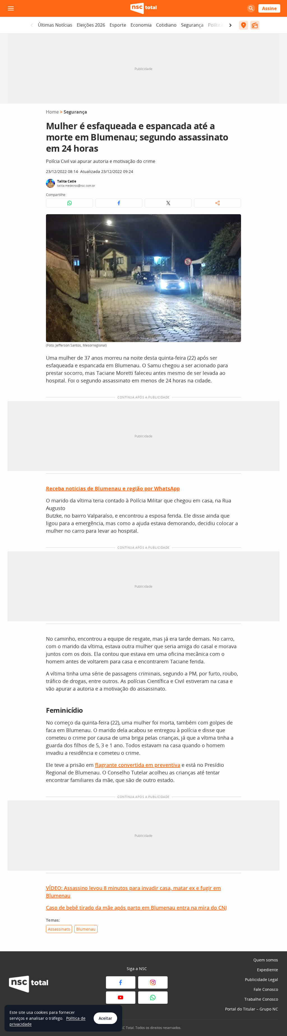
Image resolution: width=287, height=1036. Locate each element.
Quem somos (265, 960)
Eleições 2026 (91, 25)
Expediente (267, 969)
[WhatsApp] (153, 997)
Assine (269, 8)
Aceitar (105, 1018)
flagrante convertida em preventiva (137, 765)
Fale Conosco (266, 989)
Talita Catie (66, 181)
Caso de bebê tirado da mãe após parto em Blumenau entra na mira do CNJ (136, 907)
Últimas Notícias (55, 25)
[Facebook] (120, 982)
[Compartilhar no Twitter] (168, 203)
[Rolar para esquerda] (32, 25)
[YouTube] (120, 997)
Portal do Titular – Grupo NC (251, 1009)
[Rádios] (254, 25)
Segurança (192, 25)
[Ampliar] (234, 221)
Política (215, 25)
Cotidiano (166, 25)
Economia (141, 25)
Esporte (118, 25)
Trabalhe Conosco (261, 999)
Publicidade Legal (261, 979)
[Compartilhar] (217, 203)
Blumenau (86, 929)
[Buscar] (251, 8)
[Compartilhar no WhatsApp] (69, 203)
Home (52, 112)
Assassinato (59, 929)
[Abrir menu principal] (11, 8)
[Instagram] (153, 982)
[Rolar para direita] (230, 25)
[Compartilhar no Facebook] (118, 203)
